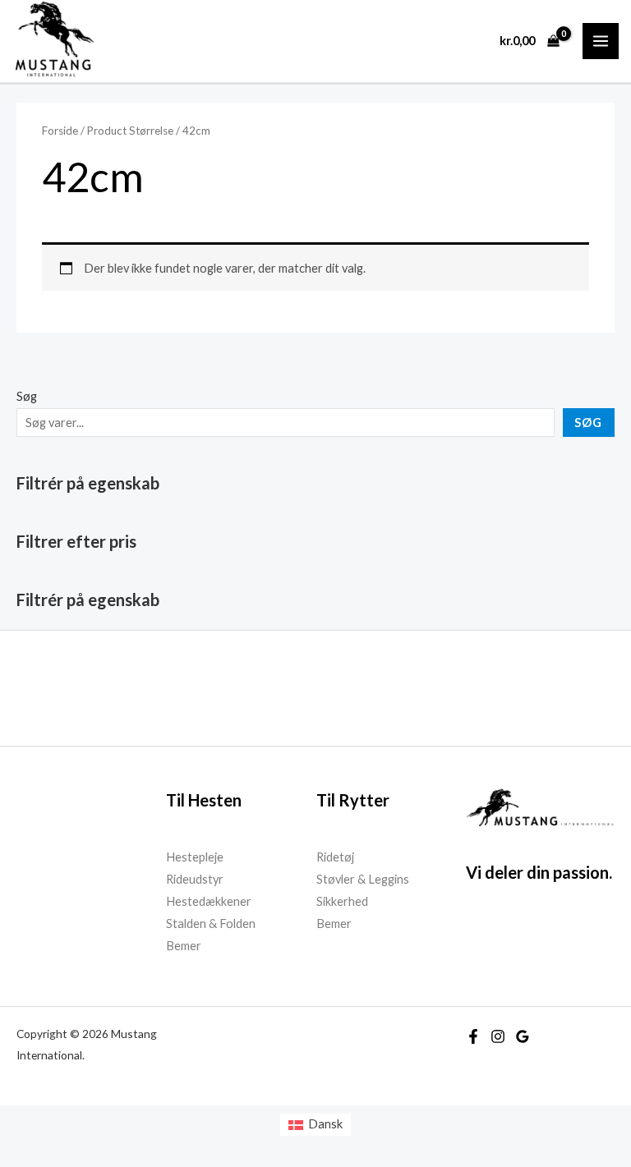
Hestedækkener (208, 901)
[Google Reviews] (522, 1036)
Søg (26, 396)
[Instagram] (498, 1036)
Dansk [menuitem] (325, 1124)
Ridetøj (335, 857)
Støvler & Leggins (362, 879)
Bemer (183, 946)
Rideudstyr (194, 879)
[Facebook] (473, 1036)
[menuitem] (315, 1125)
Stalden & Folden (211, 923)
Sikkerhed (342, 901)
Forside (60, 130)
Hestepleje (194, 857)
